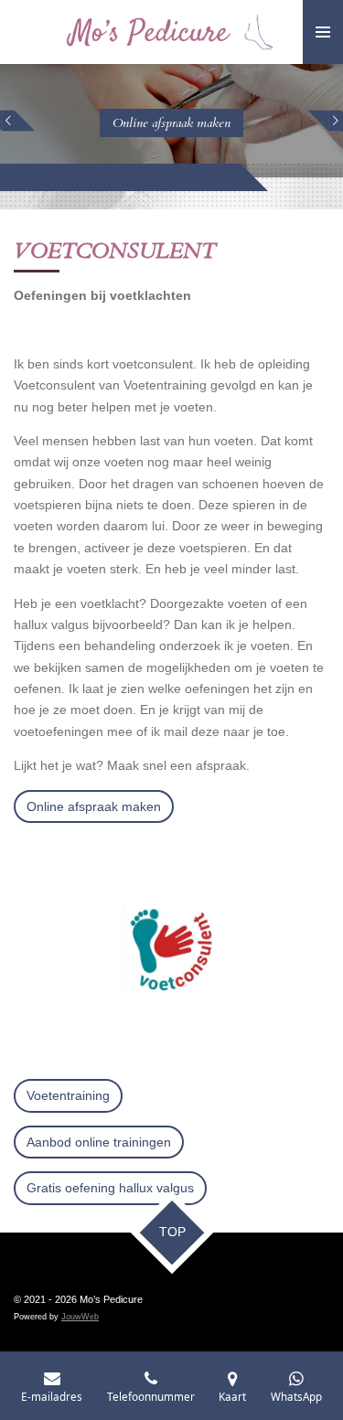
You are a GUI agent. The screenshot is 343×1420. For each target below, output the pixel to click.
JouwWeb (80, 1316)
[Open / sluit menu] (323, 32)
